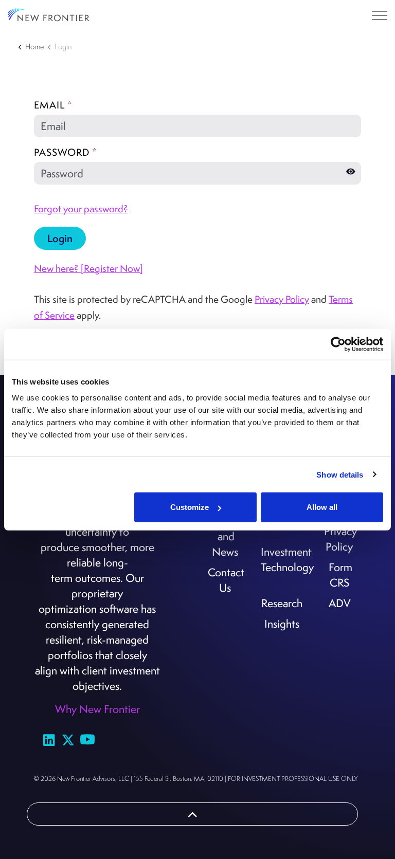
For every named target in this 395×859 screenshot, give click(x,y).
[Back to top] (192, 814)
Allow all (322, 507)
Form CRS (340, 575)
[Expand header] (379, 15)
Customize (189, 507)
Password (65, 152)
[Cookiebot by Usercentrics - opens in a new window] (338, 344)
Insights (281, 623)
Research (281, 603)
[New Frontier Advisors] (49, 15)
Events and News (226, 536)
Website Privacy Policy (340, 531)
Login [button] (60, 238)
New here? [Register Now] (88, 268)
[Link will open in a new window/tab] (49, 739)
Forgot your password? (81, 208)
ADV (339, 603)
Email (53, 105)
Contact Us (226, 580)
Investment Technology (283, 559)
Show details (339, 474)
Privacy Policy (282, 299)
